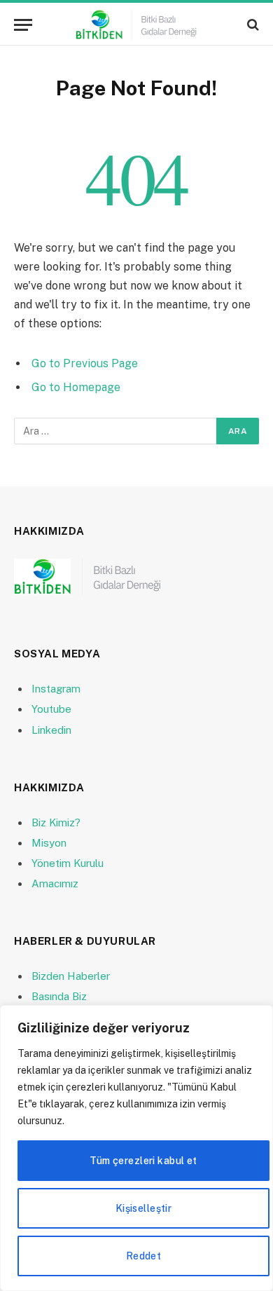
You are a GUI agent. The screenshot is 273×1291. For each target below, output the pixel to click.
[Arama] (251, 25)
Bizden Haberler (70, 976)
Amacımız (54, 883)
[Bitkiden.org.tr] (136, 25)
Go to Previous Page (84, 363)
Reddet (144, 1256)
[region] (136, 1148)
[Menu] (23, 25)
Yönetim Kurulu (67, 863)
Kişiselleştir (143, 1208)
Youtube (51, 709)
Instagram (55, 689)
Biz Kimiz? (55, 822)
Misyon (48, 843)
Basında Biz (59, 996)
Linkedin (51, 730)
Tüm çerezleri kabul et (143, 1160)
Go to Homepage (75, 387)
